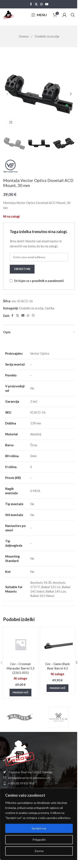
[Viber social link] (33, 315)
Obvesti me (22, 269)
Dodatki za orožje (47, 36)
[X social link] (36, 4)
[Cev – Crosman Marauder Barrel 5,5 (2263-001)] (20, 644)
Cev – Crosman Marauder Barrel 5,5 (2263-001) (20, 668)
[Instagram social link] (41, 4)
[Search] (73, 15)
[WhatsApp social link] (28, 315)
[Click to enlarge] (11, 122)
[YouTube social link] (47, 4)
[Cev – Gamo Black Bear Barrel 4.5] (57, 644)
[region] (39, 824)
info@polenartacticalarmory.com (29, 778)
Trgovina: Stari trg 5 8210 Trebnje (30, 772)
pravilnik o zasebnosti (48, 281)
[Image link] (18, 753)
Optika (49, 308)
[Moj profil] (64, 15)
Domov (24, 36)
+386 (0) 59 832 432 (21, 783)
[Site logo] (8, 14)
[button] (7, 94)
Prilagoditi (39, 839)
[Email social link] (23, 315)
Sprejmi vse (39, 828)
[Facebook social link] (30, 4)
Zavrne (39, 851)
